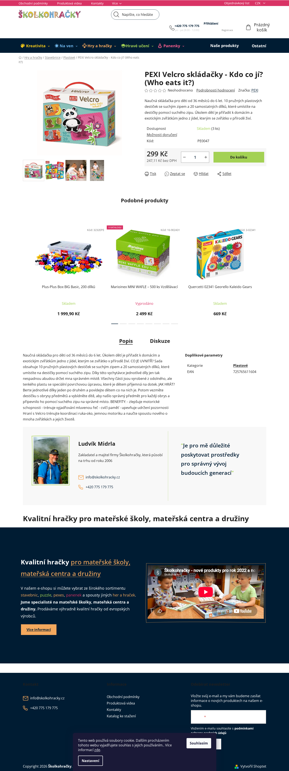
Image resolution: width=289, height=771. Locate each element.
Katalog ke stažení (121, 716)
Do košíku (238, 157)
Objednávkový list (236, 3)
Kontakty (97, 3)
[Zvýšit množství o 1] (206, 157)
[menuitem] (35, 45)
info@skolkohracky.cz (103, 477)
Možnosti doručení (162, 134)
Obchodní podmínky (33, 3)
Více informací (39, 629)
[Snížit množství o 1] (184, 157)
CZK (258, 3)
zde (97, 749)
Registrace (227, 30)
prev (26, 273)
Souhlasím (199, 743)
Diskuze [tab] (160, 340)
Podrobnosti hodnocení (215, 90)
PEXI (254, 90)
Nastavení (90, 760)
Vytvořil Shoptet (253, 766)
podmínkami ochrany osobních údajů (222, 730)
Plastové (240, 365)
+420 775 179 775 (187, 26)
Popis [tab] (126, 340)
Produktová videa (69, 3)
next (262, 273)
